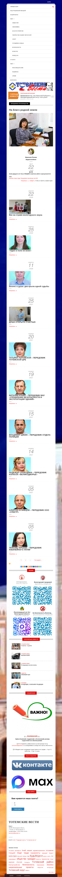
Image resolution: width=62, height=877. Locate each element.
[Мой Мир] (25, 566)
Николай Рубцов (21, 856)
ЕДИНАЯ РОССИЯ (15, 862)
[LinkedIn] (32, 566)
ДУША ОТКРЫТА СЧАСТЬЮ (22, 322)
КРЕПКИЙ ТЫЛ (25, 675)
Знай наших (27, 850)
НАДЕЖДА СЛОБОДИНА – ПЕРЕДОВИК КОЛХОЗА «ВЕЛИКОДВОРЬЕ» (27, 473)
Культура (15, 51)
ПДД (28, 856)
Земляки (11, 178)
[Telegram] (40, 566)
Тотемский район (42, 861)
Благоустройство (17, 31)
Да (14, 802)
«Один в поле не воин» (20, 250)
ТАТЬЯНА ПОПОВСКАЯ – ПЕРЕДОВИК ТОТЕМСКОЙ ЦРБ (27, 358)
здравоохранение (39, 850)
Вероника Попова (31, 157)
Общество (15, 22)
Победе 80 (15, 55)
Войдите (32, 180)
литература (50, 867)
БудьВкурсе (36, 855)
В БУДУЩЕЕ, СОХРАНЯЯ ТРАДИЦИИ (32, 684)
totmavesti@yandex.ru (18, 745)
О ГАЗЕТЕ (12, 59)
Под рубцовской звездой (18, 10)
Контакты (13, 80)
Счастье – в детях (26, 645)
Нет (15, 805)
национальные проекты (21, 867)
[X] (26, 566)
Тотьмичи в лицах (18, 43)
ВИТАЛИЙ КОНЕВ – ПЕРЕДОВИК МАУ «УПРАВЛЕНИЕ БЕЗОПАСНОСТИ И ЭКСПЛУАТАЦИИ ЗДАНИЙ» (27, 397)
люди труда (17, 178)
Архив (14, 76)
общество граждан (26, 858)
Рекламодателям (17, 67)
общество (40, 867)
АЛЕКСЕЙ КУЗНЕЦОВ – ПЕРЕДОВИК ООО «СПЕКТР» (29, 511)
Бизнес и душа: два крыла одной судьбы (29, 286)
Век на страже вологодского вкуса (25, 214)
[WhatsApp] (39, 566)
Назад (52, 96)
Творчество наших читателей (21, 35)
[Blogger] (28, 566)
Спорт (14, 39)
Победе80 (12, 853)
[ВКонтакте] (21, 566)
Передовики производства (28, 178)
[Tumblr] (35, 566)
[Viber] (37, 566)
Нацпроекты (14, 14)
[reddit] (30, 566)
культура (13, 856)
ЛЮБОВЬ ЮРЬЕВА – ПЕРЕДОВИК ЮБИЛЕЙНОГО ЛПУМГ (25, 548)
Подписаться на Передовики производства (9, 563)
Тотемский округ (17, 870)
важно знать (46, 856)
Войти (49, 2)
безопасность (28, 864)
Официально (14, 6)
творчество (45, 859)
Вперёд (53, 96)
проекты (38, 859)
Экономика (15, 27)
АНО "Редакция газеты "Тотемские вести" (24, 840)
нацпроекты (35, 853)
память (27, 870)
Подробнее (24, 180)
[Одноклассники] (23, 566)
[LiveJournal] (33, 566)
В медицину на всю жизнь (29, 665)
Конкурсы (27, 862)
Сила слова (25, 95)
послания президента (15, 850)
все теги (51, 872)
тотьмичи (49, 850)
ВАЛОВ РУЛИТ (25, 655)
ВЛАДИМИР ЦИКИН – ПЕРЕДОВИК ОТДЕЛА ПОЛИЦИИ (29, 435)
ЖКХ (37, 178)
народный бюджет (47, 853)
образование (40, 865)
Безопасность (16, 47)
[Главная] (31, 86)
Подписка (15, 71)
